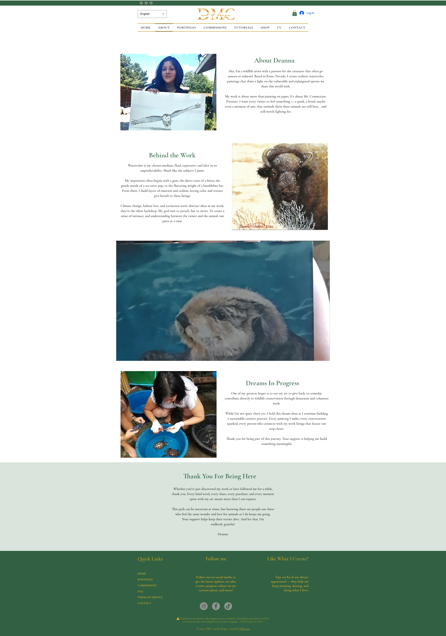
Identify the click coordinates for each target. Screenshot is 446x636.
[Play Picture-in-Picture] (319, 356)
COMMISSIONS (147, 585)
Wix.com (245, 629)
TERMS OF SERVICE (150, 597)
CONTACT (144, 603)
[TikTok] (151, 3)
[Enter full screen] (325, 356)
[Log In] (301, 13)
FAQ (140, 591)
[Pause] (120, 356)
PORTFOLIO (145, 579)
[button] (294, 13)
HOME (142, 573)
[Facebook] (146, 3)
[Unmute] (126, 356)
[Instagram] (141, 3)
